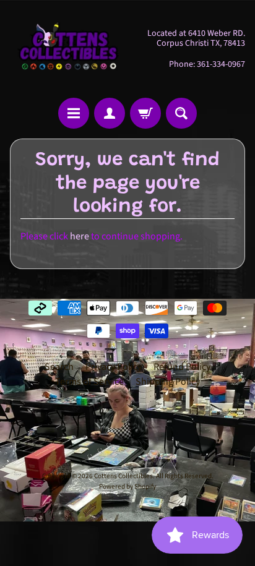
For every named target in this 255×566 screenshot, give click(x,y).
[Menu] (73, 113)
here (79, 236)
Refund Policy (181, 367)
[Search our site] (181, 113)
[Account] (109, 113)
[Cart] (145, 113)
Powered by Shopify (127, 486)
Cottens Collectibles (123, 476)
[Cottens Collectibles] (68, 49)
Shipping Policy (168, 381)
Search (59, 367)
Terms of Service (89, 381)
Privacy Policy (113, 367)
